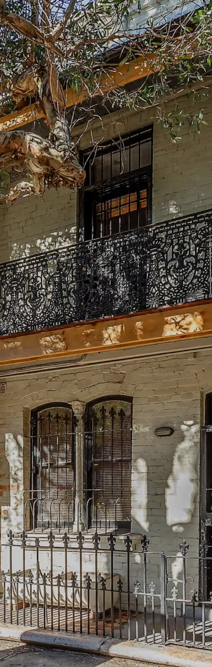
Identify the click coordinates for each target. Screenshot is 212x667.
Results (54, 5)
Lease (39, 5)
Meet (163, 5)
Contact (177, 5)
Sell (150, 5)
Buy (27, 5)
